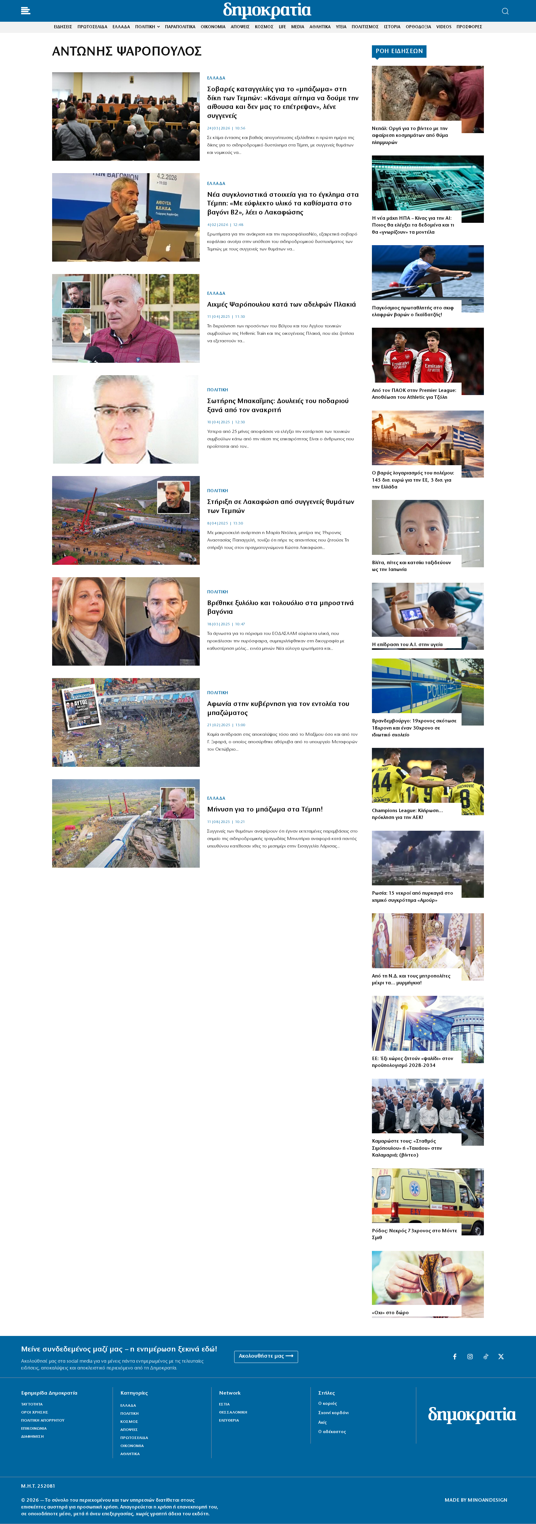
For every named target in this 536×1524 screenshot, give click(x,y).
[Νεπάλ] (428, 99)
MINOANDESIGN (487, 1500)
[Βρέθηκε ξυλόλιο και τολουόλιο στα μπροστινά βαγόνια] (126, 621)
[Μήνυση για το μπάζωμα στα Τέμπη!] (126, 823)
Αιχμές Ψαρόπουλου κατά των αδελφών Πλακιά (281, 304)
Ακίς (322, 1422)
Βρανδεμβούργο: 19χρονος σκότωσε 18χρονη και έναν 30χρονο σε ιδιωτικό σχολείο (414, 728)
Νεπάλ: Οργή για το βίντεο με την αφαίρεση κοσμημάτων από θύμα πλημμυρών (410, 135)
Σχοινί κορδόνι (333, 1413)
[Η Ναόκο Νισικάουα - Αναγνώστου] (428, 533)
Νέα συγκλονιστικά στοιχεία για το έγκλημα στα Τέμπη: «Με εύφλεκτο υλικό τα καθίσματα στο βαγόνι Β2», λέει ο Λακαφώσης (283, 203)
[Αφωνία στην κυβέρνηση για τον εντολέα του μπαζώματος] (126, 722)
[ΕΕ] (428, 1029)
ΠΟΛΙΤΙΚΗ (217, 390)
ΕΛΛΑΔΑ (216, 78)
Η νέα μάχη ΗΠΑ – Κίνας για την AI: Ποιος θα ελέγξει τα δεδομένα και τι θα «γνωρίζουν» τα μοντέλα (413, 225)
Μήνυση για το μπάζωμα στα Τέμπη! (265, 809)
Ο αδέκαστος (332, 1432)
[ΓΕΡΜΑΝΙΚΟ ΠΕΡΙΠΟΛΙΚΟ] (428, 692)
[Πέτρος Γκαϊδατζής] (428, 278)
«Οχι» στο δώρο (390, 1312)
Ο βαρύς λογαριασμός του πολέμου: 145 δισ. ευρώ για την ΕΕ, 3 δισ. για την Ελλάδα (413, 480)
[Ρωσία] (428, 864)
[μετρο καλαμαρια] (428, 1112)
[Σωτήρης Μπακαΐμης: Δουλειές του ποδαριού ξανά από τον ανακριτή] (126, 419)
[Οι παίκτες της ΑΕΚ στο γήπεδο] (428, 781)
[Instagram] (470, 1357)
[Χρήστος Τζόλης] (428, 361)
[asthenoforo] (428, 1202)
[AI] (428, 616)
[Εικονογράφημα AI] (428, 189)
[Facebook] (455, 1357)
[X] (501, 1357)
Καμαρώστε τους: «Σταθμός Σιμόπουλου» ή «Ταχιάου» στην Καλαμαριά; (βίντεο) (407, 1148)
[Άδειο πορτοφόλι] (428, 1284)
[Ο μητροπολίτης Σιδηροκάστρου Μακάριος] (428, 947)
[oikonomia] (428, 444)
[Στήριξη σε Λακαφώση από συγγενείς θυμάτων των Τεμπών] (126, 520)
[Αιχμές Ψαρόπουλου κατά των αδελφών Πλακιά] (126, 318)
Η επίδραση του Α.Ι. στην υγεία (407, 644)
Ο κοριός (327, 1403)
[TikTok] (486, 1357)
